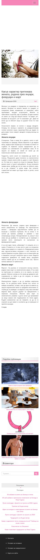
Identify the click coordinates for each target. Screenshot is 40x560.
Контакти (11, 538)
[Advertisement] (20, 28)
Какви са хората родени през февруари (20, 385)
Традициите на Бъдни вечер (20, 518)
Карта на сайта (13, 553)
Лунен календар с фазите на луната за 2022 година (20, 503)
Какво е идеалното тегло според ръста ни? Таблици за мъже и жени (20, 522)
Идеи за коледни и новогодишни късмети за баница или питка (20, 510)
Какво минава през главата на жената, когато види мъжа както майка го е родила (20, 458)
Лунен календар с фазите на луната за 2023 (20, 515)
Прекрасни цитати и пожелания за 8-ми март (20, 433)
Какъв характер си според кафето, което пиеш (20, 409)
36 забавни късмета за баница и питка (20, 494)
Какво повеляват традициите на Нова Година (20, 529)
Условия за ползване (15, 543)
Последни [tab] (20, 490)
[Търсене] (36, 473)
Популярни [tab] (20, 485)
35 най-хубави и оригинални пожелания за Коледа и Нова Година (20, 499)
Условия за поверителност (17, 548)
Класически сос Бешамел (20, 526)
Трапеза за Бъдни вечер (20, 506)
